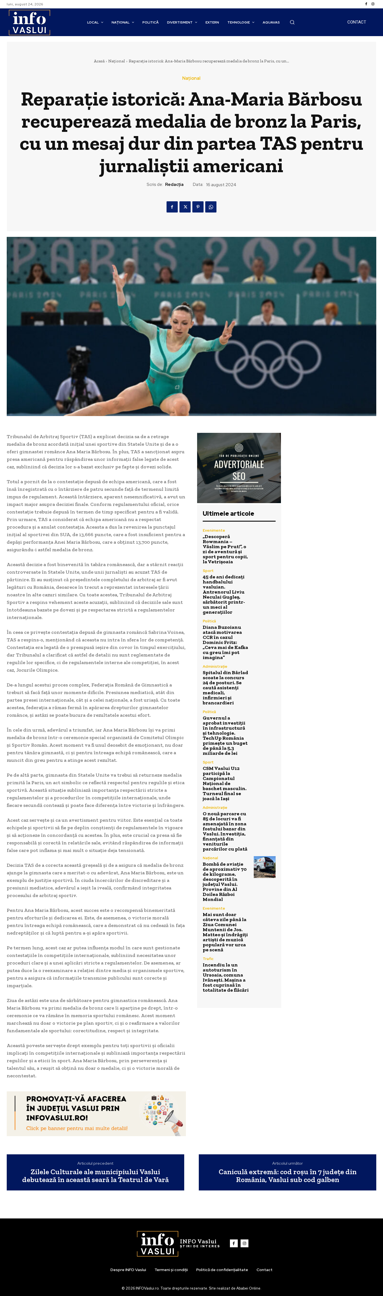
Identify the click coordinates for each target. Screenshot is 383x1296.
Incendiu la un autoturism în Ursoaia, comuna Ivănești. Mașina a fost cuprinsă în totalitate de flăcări (226, 977)
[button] (292, 22)
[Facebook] (366, 4)
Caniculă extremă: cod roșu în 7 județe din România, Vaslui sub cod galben (288, 1176)
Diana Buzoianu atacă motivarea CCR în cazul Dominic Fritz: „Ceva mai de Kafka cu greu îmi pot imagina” (225, 642)
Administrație (215, 666)
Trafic (208, 959)
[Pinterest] (198, 207)
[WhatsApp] (210, 207)
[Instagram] (373, 4)
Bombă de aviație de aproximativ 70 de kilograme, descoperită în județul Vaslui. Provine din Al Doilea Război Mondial (225, 881)
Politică (209, 621)
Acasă (99, 61)
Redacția (174, 184)
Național (116, 61)
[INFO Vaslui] (29, 22)
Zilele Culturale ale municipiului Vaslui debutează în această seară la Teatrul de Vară (95, 1176)
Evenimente (214, 530)
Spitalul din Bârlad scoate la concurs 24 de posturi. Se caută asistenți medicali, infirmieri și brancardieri (225, 687)
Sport (208, 571)
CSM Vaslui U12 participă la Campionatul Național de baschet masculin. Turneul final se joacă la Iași (224, 783)
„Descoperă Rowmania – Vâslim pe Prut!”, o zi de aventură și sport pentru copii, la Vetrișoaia (225, 549)
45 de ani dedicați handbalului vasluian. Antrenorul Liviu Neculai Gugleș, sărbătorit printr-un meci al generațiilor (224, 594)
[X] (185, 207)
